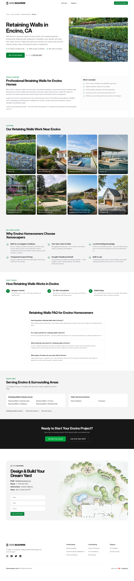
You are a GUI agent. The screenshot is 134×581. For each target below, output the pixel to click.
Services (64, 3)
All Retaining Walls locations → (15, 411)
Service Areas (15, 14)
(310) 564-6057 (37, 55)
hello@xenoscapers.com (23, 481)
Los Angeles (114, 548)
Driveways (102, 401)
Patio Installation (76, 401)
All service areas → (47, 411)
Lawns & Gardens (93, 548)
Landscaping (92, 544)
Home (8, 14)
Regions (73, 3)
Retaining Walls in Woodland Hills (47, 404)
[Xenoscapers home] (15, 3)
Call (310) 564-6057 (78, 439)
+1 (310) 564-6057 (22, 484)
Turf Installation (93, 551)
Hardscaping (70, 544)
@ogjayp (125, 568)
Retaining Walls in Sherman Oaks (19, 401)
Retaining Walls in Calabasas (17, 404)
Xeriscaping (92, 555)
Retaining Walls (25, 14)
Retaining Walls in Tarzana (44, 401)
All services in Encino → (33, 411)
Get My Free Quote (55, 439)
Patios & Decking (71, 555)
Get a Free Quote (120, 3)
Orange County (115, 551)
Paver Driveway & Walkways (75, 551)
